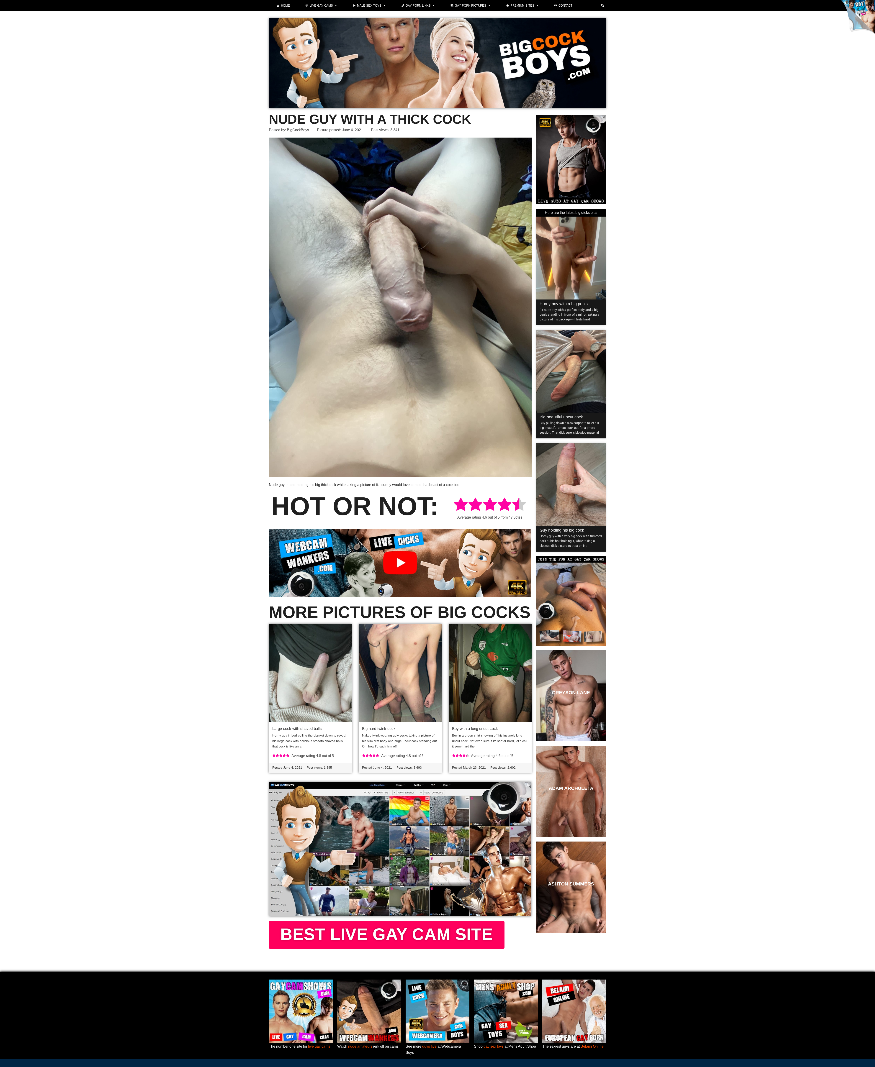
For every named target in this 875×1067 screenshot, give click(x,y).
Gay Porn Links (418, 5)
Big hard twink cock (379, 729)
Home (285, 5)
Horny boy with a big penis (564, 304)
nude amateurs (360, 1046)
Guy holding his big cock (562, 530)
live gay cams (319, 1046)
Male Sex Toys (369, 5)
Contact (565, 5)
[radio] (461, 505)
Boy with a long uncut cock (475, 729)
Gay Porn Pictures (470, 5)
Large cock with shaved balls (297, 729)
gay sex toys (494, 1046)
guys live (429, 1046)
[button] (602, 5)
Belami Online (592, 1046)
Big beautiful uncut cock (561, 417)
